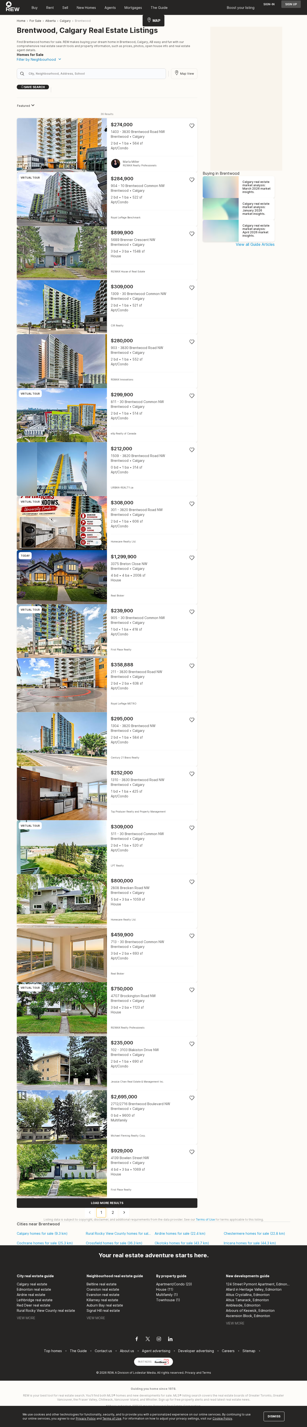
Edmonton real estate (34, 1289)
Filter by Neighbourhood (36, 59)
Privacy (190, 1372)
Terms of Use (205, 1219)
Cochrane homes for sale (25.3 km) (45, 1243)
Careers (228, 1351)
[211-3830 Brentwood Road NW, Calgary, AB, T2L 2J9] (107, 685)
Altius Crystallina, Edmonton (248, 1295)
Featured (23, 106)
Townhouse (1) (168, 1300)
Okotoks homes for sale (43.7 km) (182, 1243)
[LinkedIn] (170, 1340)
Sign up (291, 4)
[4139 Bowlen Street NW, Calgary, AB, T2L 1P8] (107, 1171)
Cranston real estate (103, 1289)
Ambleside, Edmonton (243, 1305)
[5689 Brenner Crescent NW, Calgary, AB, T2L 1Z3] (107, 253)
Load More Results (107, 1203)
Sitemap (248, 1351)
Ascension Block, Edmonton (248, 1316)
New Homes (86, 8)
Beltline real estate (102, 1284)
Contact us (103, 1351)
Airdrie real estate (31, 1295)
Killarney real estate (102, 1300)
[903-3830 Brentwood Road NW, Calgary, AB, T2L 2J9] (107, 361)
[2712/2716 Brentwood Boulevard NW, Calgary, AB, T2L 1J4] (107, 1117)
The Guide (159, 8)
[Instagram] (159, 1340)
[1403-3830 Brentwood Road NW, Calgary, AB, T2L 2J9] (107, 145)
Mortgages (133, 8)
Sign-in (269, 4)
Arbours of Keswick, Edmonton (250, 1310)
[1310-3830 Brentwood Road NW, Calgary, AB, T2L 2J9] (107, 793)
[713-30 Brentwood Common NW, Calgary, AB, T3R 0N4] (107, 955)
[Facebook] (137, 1340)
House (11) (164, 1289)
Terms (206, 1372)
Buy (35, 8)
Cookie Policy (222, 1418)
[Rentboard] (162, 1361)
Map (156, 20)
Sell (65, 8)
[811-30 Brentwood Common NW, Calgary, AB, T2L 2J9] (107, 415)
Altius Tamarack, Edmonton (247, 1300)
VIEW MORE (26, 1318)
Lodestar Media (144, 1372)
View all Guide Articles (255, 244)
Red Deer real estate (33, 1305)
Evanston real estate (103, 1295)
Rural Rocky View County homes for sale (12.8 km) (118, 1233)
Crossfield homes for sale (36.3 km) (114, 1243)
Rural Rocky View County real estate (46, 1310)
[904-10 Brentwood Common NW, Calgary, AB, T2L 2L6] (107, 199)
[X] (148, 1340)
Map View (187, 73)
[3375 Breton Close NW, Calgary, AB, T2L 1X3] (107, 577)
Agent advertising (156, 1351)
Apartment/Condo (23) (174, 1284)
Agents (110, 8)
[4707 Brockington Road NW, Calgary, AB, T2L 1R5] (107, 1009)
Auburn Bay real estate (105, 1305)
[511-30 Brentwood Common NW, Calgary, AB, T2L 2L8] (107, 847)
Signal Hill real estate (103, 1310)
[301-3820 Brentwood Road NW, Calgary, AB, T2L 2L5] (107, 523)
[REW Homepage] (13, 7)
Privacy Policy (86, 1418)
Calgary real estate (32, 1284)
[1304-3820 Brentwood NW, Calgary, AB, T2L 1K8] (107, 739)
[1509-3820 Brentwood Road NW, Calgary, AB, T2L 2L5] (107, 469)
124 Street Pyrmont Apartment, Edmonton (258, 1284)
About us (127, 1351)
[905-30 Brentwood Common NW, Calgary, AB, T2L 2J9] (107, 631)
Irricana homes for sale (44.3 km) (250, 1243)
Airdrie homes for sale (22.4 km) (180, 1233)
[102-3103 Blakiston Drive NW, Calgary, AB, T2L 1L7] (107, 1063)
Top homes (53, 1351)
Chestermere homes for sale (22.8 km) (254, 1233)
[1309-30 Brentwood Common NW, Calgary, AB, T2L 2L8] (107, 307)
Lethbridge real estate (35, 1300)
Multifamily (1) (167, 1295)
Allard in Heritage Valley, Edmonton (254, 1289)
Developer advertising (196, 1351)
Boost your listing (240, 8)
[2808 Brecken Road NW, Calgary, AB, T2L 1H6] (107, 901)
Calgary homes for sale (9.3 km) (42, 1233)
